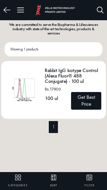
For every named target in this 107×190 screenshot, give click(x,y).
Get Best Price (86, 100)
